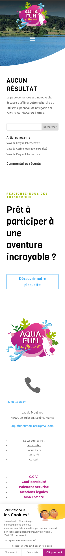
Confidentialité (34, 482)
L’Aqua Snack (34, 450)
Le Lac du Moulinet (33, 440)
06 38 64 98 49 (16, 402)
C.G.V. (33, 477)
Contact (33, 459)
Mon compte (34, 497)
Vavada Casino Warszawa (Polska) (26, 148)
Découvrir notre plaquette (32, 281)
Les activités (34, 445)
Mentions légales (34, 492)
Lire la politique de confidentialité (20, 540)
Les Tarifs (34, 454)
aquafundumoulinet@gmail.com (32, 425)
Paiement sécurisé (34, 487)
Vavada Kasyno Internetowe (23, 143)
